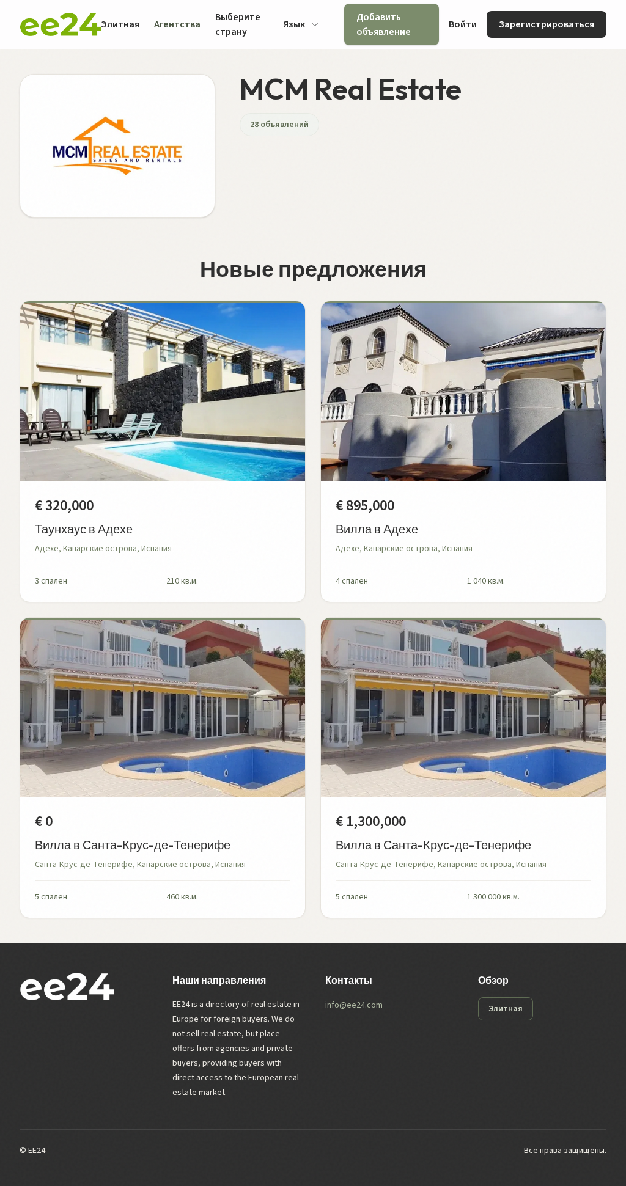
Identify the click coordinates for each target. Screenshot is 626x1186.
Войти (463, 24)
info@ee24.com (354, 1005)
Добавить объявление (383, 24)
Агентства (177, 24)
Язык (294, 24)
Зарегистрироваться (546, 24)
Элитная (120, 24)
